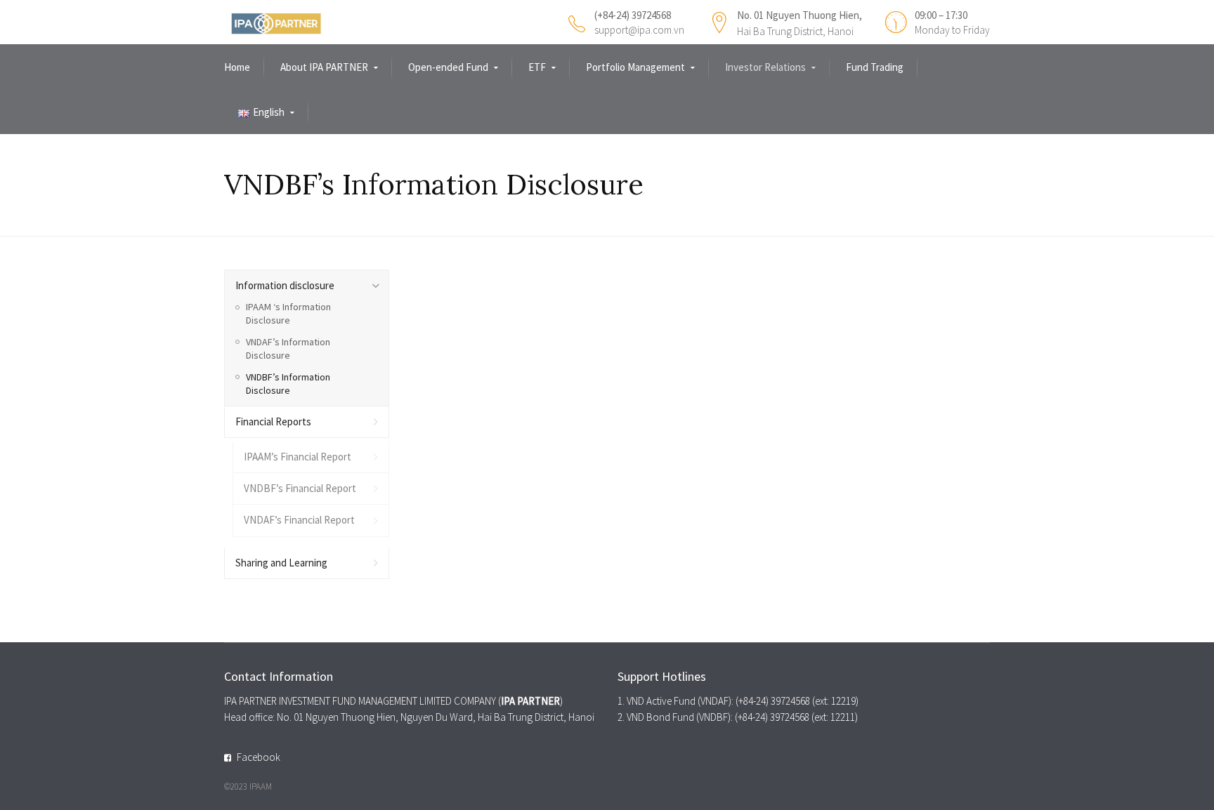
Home (237, 67)
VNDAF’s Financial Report (299, 519)
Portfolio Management (635, 67)
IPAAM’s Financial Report (297, 456)
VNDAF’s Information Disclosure (288, 348)
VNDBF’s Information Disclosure (288, 384)
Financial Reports (273, 421)
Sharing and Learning (281, 562)
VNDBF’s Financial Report (300, 488)
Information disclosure (284, 285)
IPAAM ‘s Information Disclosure (288, 313)
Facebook (258, 757)
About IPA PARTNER (324, 67)
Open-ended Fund (448, 67)
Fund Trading (874, 67)
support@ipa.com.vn (639, 29)
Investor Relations (765, 67)
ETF (537, 67)
